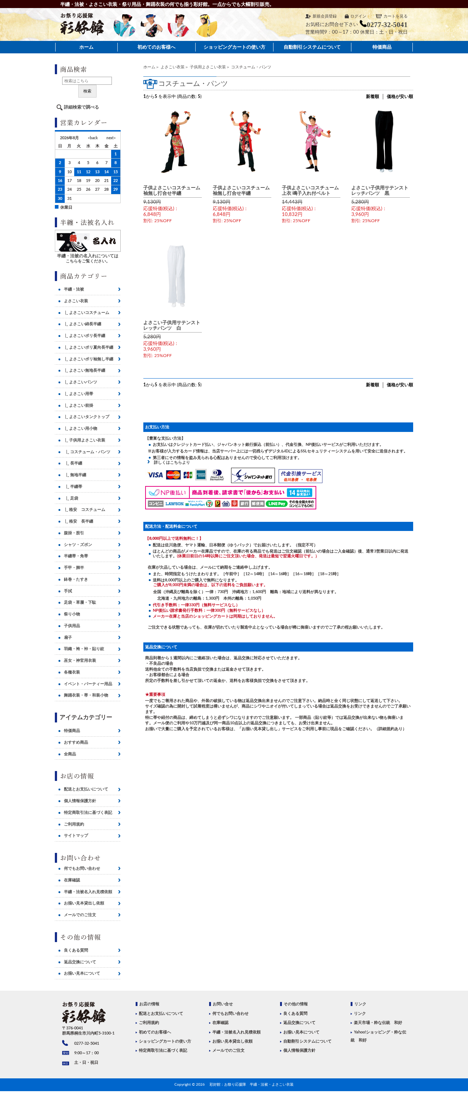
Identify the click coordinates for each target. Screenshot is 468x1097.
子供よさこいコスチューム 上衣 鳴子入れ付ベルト (313, 190)
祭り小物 (72, 614)
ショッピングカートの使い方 (234, 47)
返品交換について (80, 962)
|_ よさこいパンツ (80, 382)
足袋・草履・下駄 (80, 602)
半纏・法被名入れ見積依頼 (88, 892)
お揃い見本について (82, 973)
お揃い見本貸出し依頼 (84, 903)
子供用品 (72, 626)
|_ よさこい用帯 (78, 394)
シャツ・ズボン (78, 545)
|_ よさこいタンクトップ (86, 417)
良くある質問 (76, 950)
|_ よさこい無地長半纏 (84, 370)
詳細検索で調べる (81, 107)
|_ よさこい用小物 (80, 428)
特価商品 (382, 47)
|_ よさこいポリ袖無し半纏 (88, 359)
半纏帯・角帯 (76, 556)
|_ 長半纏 (73, 463)
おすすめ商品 (76, 742)
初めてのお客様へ (156, 47)
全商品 (70, 754)
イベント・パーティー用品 (88, 684)
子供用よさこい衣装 (208, 67)
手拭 (68, 591)
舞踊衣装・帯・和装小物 (86, 695)
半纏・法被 (74, 289)
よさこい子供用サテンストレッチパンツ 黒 (379, 190)
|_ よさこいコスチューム (86, 313)
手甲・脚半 (74, 568)
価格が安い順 (400, 96)
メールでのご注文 (80, 915)
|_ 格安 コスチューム (84, 510)
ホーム (86, 47)
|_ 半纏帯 (73, 487)
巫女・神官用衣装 (80, 660)
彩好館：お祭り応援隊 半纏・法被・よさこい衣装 (251, 1084)
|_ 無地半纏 (75, 475)
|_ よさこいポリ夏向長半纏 (88, 347)
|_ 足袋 (71, 498)
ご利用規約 (74, 824)
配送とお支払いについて (86, 789)
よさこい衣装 (173, 67)
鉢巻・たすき (76, 579)
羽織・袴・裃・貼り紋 (84, 649)
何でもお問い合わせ (82, 868)
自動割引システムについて (312, 47)
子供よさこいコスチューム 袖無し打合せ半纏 (174, 190)
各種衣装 (72, 672)
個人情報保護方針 (80, 801)
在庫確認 (72, 880)
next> (111, 138)
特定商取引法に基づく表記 (88, 813)
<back (93, 138)
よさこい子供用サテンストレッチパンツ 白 (171, 325)
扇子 (68, 637)
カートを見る (396, 16)
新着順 (372, 96)
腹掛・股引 (74, 533)
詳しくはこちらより (170, 462)
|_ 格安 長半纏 (78, 521)
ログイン (358, 16)
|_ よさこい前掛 (78, 405)
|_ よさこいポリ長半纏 (84, 336)
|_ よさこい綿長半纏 (82, 324)
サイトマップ (76, 836)
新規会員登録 (325, 16)
